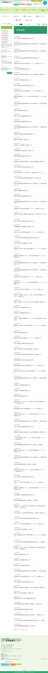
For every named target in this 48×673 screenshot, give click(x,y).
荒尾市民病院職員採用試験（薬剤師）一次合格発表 (26, 500)
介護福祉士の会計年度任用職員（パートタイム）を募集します (28, 289)
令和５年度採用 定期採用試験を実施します (24, 167)
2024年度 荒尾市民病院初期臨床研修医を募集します (26, 58)
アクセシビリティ (16, 670)
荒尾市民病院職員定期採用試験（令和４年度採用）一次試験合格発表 (30, 421)
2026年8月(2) (5, 30)
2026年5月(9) (5, 37)
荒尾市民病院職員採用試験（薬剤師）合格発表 (25, 464)
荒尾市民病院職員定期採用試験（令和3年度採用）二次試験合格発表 (30, 571)
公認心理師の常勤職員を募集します (22, 69)
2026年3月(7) (5, 41)
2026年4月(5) (5, 39)
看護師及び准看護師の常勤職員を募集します (24, 134)
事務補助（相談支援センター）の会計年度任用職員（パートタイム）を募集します (30, 414)
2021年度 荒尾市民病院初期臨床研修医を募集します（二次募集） (29, 620)
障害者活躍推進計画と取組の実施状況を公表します (6, 69)
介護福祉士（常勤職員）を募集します (23, 145)
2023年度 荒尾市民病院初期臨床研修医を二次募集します (27, 178)
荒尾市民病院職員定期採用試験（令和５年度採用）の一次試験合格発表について (30, 127)
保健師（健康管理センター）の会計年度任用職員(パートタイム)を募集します (30, 97)
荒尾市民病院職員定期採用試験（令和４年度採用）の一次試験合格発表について (30, 458)
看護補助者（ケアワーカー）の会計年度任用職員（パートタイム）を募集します (30, 283)
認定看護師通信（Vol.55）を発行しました (6, 57)
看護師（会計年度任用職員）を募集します (24, 593)
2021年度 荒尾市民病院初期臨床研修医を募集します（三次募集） (29, 542)
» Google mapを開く (43, 659)
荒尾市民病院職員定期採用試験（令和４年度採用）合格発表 (28, 444)
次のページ (24, 629)
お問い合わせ (32, 670)
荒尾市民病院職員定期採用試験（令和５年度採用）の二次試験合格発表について (30, 104)
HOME (2, 23)
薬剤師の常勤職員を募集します (21, 110)
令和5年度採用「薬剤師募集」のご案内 (23, 243)
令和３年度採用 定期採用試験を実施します (24, 582)
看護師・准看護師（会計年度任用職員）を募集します (26, 349)
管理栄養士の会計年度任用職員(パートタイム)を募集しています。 (29, 63)
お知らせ (5, 23)
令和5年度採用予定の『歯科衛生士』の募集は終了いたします (28, 172)
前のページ (17, 629)
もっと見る (9, 73)
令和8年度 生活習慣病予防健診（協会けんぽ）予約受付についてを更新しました (6, 46)
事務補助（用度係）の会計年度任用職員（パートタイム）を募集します (30, 249)
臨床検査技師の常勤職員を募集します (23, 121)
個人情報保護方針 (25, 670)
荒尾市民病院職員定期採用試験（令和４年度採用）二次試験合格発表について (30, 378)
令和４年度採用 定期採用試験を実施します (24, 426)
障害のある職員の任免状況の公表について (6, 52)
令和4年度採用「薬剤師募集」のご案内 (23, 529)
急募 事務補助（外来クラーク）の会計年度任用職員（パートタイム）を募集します (30, 438)
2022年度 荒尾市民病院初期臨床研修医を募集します (26, 518)
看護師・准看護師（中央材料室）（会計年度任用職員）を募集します (30, 302)
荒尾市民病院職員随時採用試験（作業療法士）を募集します (28, 604)
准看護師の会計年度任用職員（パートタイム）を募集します (28, 277)
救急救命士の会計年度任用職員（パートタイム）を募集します (28, 576)
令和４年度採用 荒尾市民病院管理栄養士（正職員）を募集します (29, 513)
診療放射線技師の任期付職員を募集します (24, 360)
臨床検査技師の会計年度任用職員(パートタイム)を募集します (28, 91)
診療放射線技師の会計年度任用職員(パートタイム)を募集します (29, 365)
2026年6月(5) (5, 35)
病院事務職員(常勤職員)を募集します (23, 156)
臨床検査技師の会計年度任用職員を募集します (25, 598)
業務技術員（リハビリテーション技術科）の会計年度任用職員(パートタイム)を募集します (30, 402)
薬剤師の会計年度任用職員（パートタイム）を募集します (27, 338)
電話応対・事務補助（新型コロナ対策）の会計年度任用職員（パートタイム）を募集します (30, 295)
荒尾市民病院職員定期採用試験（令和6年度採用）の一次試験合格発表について (30, 51)
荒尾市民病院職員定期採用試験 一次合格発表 (24, 626)
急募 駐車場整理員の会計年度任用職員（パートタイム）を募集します (30, 535)
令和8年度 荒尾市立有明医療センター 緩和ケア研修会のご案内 (6, 63)
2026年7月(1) (5, 32)
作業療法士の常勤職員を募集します (22, 307)
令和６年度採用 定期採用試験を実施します (24, 38)
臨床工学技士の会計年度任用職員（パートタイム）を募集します (29, 232)
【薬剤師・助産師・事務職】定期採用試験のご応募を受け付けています (30, 214)
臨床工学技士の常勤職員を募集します (23, 116)
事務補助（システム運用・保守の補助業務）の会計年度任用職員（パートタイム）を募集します (30, 506)
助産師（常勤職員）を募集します (22, 139)
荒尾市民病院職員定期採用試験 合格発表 (23, 609)
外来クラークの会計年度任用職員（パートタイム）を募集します (29, 524)
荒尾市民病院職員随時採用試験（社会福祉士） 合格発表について (29, 615)
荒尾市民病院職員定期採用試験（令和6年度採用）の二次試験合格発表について (30, 44)
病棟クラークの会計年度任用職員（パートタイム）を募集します (29, 482)
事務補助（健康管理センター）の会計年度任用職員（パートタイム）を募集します (30, 256)
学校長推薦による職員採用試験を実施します (24, 495)
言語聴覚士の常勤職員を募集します (22, 560)
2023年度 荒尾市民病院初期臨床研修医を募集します (26, 237)
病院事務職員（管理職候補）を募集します (24, 150)
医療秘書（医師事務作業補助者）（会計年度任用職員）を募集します (30, 74)
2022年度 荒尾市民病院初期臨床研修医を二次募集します (27, 354)
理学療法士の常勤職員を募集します (22, 313)
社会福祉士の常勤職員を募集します (22, 80)
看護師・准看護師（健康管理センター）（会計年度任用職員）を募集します (30, 319)
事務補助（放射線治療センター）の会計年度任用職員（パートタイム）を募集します (29, 470)
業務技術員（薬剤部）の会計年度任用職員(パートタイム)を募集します (30, 371)
